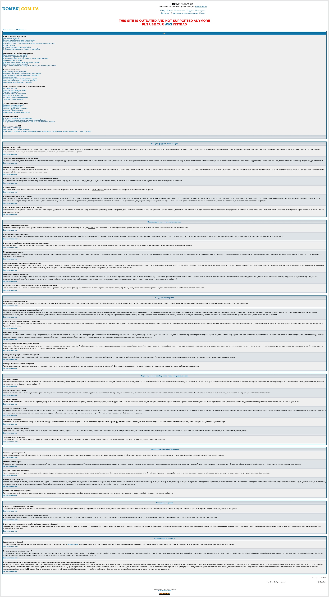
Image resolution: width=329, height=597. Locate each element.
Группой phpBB (72, 544)
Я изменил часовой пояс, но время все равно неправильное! (25, 59)
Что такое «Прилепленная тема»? (16, 97)
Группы (191, 11)
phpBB (160, 589)
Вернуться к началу (10, 154)
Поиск (171, 11)
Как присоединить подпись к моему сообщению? (21, 75)
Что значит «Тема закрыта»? (13, 99)
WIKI (168, 24)
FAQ (163, 11)
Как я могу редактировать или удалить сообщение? (22, 73)
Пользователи (180, 11)
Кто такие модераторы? (12, 107)
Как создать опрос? (10, 77)
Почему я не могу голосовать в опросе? (17, 82)
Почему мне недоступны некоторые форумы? (20, 81)
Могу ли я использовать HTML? (14, 90)
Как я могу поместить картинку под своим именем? (21, 62)
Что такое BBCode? (10, 88)
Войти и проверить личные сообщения (185, 13)
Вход (202, 13)
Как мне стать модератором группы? (16, 112)
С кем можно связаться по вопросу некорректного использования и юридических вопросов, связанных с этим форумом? (47, 131)
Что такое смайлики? (11, 92)
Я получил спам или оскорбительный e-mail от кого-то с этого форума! (29, 122)
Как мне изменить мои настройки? (15, 55)
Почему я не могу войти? (12, 38)
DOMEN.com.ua (201, 7)
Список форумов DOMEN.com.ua (14, 30)
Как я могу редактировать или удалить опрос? (20, 79)
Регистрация (201, 11)
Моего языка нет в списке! (12, 60)
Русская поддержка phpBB (164, 590)
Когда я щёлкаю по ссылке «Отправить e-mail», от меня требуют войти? (29, 66)
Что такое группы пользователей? (15, 109)
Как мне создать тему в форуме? (15, 72)
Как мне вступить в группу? (13, 110)
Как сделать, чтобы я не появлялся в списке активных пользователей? (29, 44)
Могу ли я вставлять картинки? (14, 94)
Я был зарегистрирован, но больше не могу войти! (21, 49)
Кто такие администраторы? (13, 105)
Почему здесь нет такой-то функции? (16, 129)
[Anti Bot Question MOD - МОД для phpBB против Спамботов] (164, 594)
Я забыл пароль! (9, 45)
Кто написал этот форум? (12, 128)
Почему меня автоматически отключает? (18, 42)
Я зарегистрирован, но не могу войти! (17, 47)
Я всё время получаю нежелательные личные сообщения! (24, 120)
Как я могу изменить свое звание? (15, 64)
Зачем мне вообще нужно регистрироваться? (19, 40)
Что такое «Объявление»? (13, 96)
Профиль (166, 13)
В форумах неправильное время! (15, 57)
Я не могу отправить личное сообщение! (18, 118)
